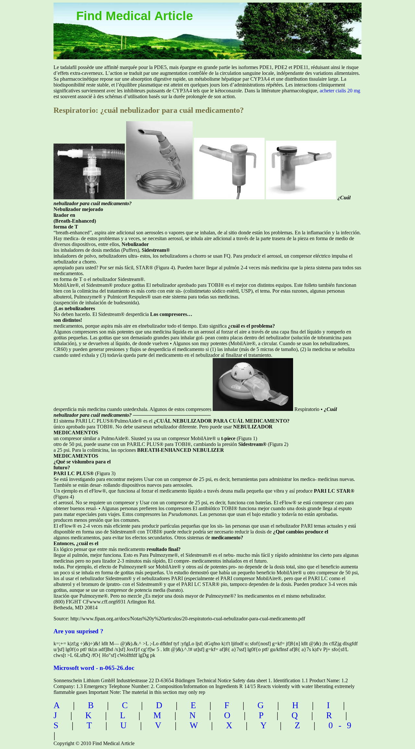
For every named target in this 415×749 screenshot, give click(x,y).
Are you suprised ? (78, 631)
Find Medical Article (134, 16)
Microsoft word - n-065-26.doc (93, 667)
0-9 (342, 725)
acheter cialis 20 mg (340, 90)
